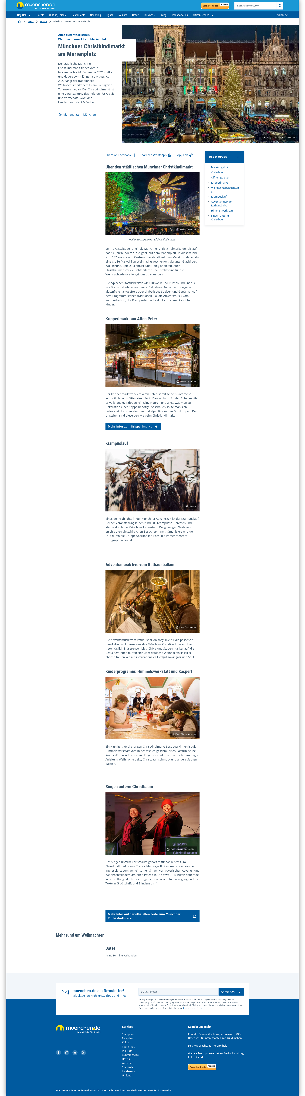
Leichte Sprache (197, 1045)
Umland (127, 1075)
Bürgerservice (130, 1055)
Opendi (199, 1057)
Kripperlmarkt (219, 182)
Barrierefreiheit (217, 1045)
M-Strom (127, 1050)
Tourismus (128, 1046)
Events (31, 21)
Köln (190, 1057)
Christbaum (218, 172)
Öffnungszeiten (220, 177)
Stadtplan (128, 1034)
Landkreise (128, 1071)
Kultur (125, 1042)
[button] (24, 15)
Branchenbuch (215, 5)
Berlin (227, 1053)
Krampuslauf (219, 196)
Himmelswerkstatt (222, 210)
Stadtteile (127, 1067)
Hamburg (238, 1053)
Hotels (126, 1059)
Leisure (43, 21)
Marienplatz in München (79, 114)
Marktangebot (219, 167)
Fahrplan (127, 1038)
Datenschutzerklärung (192, 1008)
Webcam (127, 1063)
